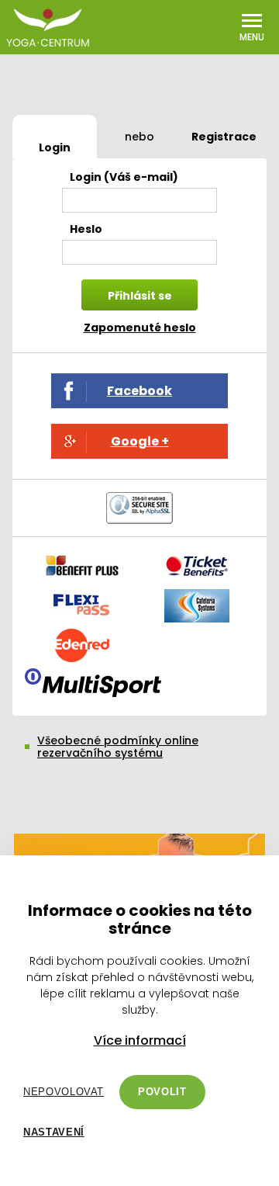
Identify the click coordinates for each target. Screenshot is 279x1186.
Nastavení (53, 1132)
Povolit (162, 1092)
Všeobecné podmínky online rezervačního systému (117, 747)
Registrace (224, 136)
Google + (140, 441)
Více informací (140, 1041)
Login (55, 147)
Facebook (139, 391)
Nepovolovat (63, 1092)
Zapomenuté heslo (140, 327)
